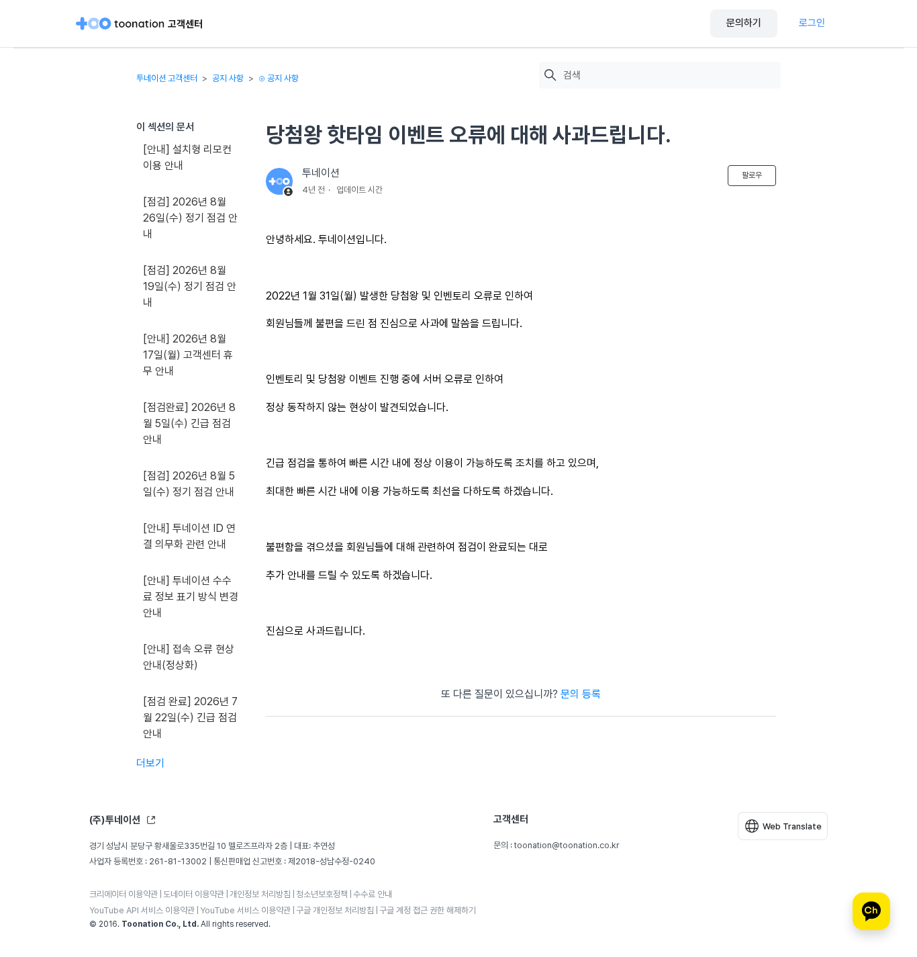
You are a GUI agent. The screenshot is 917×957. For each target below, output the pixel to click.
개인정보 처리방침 (260, 894)
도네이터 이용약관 (193, 894)
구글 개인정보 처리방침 (335, 910)
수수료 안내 (372, 894)
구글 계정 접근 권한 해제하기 (427, 910)
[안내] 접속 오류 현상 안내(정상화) (188, 657)
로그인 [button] (812, 23)
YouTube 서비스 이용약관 (245, 910)
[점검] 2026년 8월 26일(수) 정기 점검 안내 (190, 217)
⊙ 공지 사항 (278, 78)
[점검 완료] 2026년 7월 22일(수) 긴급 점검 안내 (190, 717)
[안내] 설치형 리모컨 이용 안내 (187, 157)
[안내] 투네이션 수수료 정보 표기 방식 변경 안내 (190, 596)
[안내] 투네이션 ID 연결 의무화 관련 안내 (189, 536)
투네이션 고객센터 (166, 78)
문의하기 (743, 23)
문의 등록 (581, 694)
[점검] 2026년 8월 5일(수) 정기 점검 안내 (189, 483)
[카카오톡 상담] (871, 911)
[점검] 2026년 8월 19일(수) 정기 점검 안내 (189, 286)
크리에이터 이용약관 (123, 894)
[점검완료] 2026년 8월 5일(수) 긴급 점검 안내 (189, 423)
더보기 (150, 763)
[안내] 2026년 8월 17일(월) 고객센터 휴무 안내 (188, 354)
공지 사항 (228, 78)
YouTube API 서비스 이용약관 (142, 910)
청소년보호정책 (322, 894)
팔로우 (752, 175)
